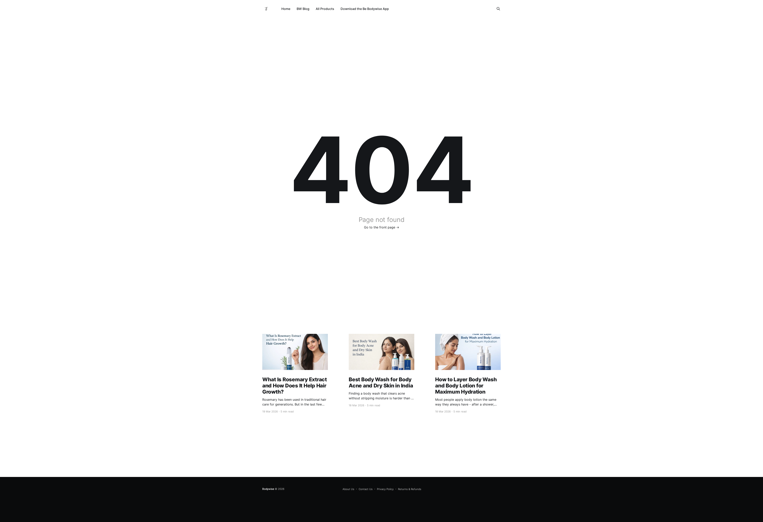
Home (285, 9)
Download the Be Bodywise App (365, 9)
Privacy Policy (385, 489)
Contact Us (366, 489)
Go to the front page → (381, 227)
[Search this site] (498, 9)
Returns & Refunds (409, 489)
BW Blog (303, 9)
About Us (348, 489)
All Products (325, 9)
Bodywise (268, 488)
